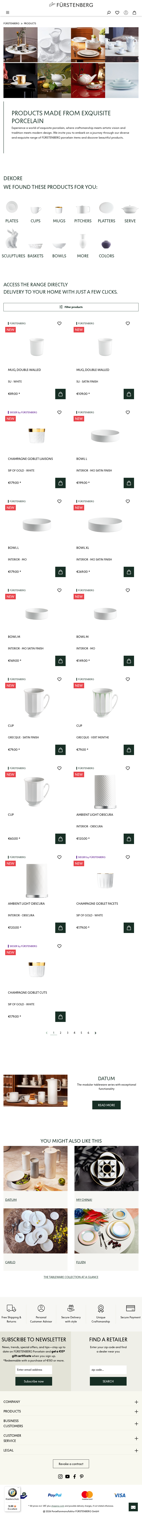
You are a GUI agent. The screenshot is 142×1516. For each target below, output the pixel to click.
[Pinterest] (81, 1476)
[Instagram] (60, 1476)
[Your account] (126, 12)
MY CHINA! (84, 1200)
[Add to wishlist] (59, 323)
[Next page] (95, 1033)
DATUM (11, 1200)
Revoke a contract (71, 1464)
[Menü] (18, 1488)
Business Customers (13, 1423)
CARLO (10, 1262)
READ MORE (106, 1105)
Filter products (73, 307)
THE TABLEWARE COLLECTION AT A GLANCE (71, 1277)
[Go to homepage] (71, 4)
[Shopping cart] (134, 12)
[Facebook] (74, 1476)
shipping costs (57, 1506)
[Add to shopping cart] (60, 394)
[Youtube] (67, 1476)
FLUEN (81, 1262)
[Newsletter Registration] (133, 1507)
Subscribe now (34, 1381)
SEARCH (108, 1381)
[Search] (108, 12)
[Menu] (7, 12)
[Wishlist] (117, 12)
